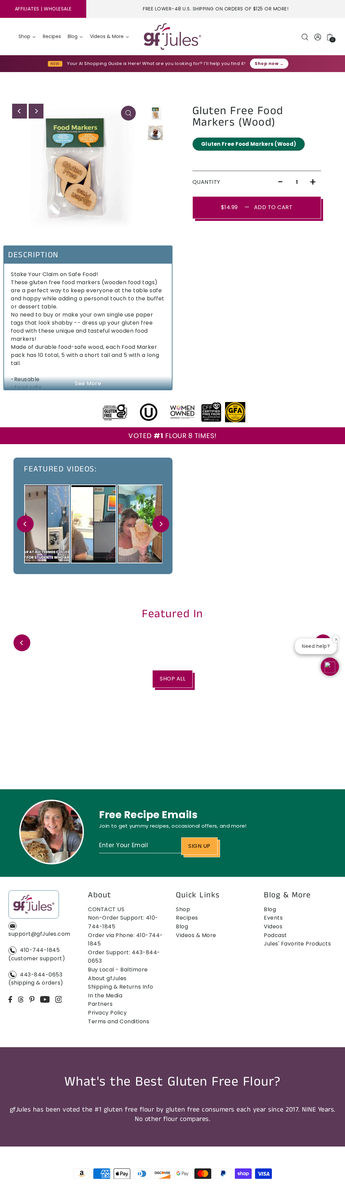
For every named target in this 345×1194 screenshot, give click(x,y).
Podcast (275, 935)
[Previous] (19, 111)
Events (273, 918)
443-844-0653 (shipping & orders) (35, 979)
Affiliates (27, 8)
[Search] (305, 36)
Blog (182, 926)
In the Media (105, 995)
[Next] (36, 111)
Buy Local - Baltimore (118, 969)
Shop (183, 909)
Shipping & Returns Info (120, 987)
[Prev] (25, 524)
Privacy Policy (107, 1013)
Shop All (172, 679)
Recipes (187, 918)
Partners (100, 1004)
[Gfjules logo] (172, 36)
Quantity (206, 182)
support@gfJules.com (39, 934)
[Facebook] (10, 999)
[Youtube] (45, 999)
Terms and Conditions (118, 1021)
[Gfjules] (33, 905)
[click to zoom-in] (128, 113)
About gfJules (107, 978)
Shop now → (269, 63)
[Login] (318, 36)
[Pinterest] (32, 999)
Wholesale (58, 8)
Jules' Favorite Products (297, 944)
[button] (330, 666)
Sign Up (199, 846)
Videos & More (196, 935)
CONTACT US (106, 909)
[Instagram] (58, 999)
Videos (273, 926)
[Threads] (21, 999)
